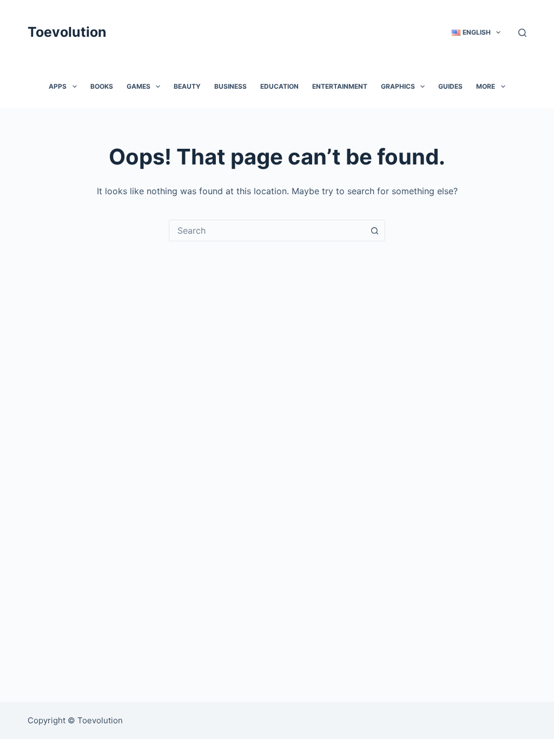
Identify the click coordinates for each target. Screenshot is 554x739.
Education (279, 86)
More (485, 86)
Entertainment (339, 86)
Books (101, 86)
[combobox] (266, 230)
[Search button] (374, 230)
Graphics (398, 86)
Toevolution (67, 32)
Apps (58, 86)
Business (230, 86)
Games (138, 86)
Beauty (187, 86)
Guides (450, 86)
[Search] (522, 33)
